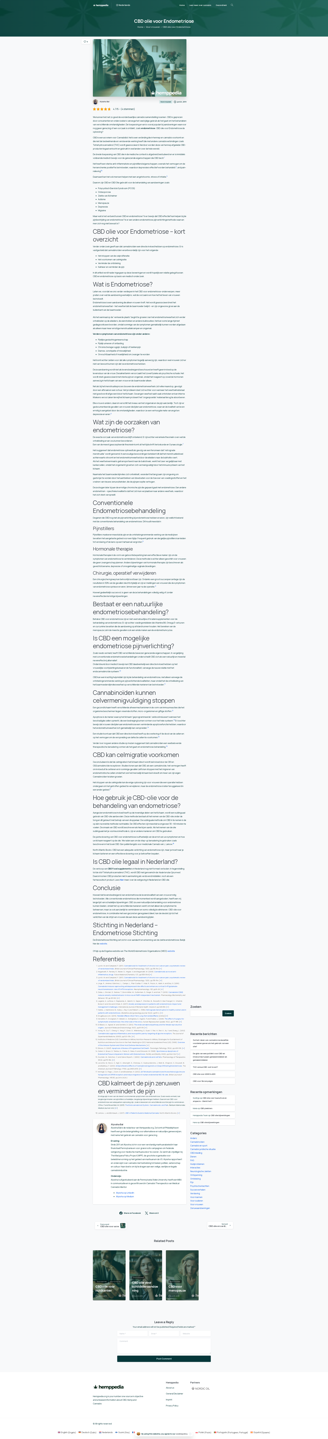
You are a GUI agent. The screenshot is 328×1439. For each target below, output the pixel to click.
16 (167, 746)
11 (164, 684)
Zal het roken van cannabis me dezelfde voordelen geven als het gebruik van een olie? (211, 1043)
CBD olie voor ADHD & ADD (204, 1074)
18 (173, 843)
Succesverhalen (197, 1189)
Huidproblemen (197, 1164)
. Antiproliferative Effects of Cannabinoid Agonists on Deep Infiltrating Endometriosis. (149, 1066)
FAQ (192, 1160)
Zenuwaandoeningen (200, 1208)
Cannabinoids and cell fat (151, 1057)
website (103, 943)
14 (148, 727)
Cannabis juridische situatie (203, 1149)
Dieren (193, 1156)
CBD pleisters (206, 1108)
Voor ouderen (196, 1200)
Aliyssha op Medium (125, 1196)
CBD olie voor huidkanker (105, 1288)
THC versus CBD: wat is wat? (205, 1067)
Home (140, 27)
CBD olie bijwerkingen (220, 1115)
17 (110, 789)
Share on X (154, 1213)
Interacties (195, 1167)
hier (122, 879)
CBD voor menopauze (177, 1288)
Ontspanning (196, 1175)
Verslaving (195, 1193)
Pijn (191, 1182)
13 (174, 720)
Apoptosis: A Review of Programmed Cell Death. (131, 1048)
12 (172, 711)
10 (120, 671)
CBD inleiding (196, 1152)
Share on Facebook (132, 1213)
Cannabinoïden (197, 1141)
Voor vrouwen (153, 27)
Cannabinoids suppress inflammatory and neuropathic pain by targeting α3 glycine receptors (135, 1033)
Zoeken (195, 1006)
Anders (193, 1138)
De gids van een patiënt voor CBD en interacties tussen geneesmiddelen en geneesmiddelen (210, 1056)
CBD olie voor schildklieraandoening (145, 1286)
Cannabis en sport (198, 1145)
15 (159, 737)
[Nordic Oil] (200, 1388)
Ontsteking (195, 1178)
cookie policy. (182, 1434)
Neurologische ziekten (200, 1171)
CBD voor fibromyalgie (203, 1081)
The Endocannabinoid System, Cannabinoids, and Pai (146, 1105)
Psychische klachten (199, 1186)
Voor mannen (196, 1197)
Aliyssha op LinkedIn (125, 1192)
